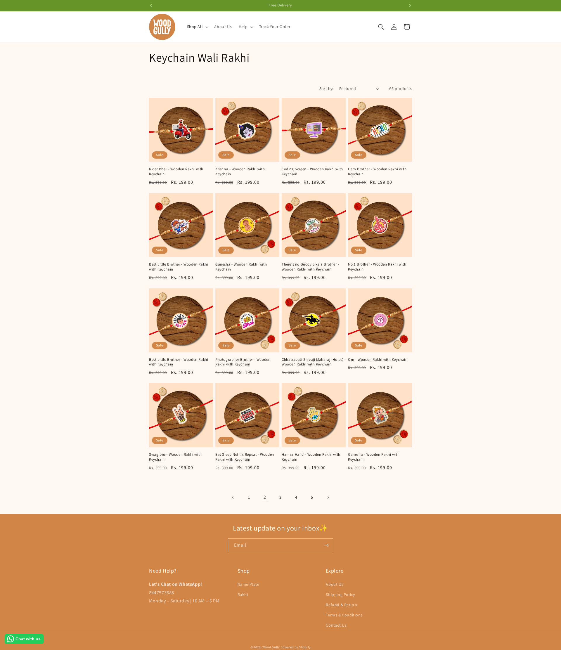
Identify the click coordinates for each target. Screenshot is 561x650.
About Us (334, 584)
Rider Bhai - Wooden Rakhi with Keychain (176, 171)
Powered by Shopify (295, 647)
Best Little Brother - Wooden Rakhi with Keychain (178, 267)
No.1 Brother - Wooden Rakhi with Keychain (377, 267)
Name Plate (248, 584)
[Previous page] (233, 497)
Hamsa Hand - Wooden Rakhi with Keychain (311, 457)
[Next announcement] (410, 5)
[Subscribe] (326, 545)
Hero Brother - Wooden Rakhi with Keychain (377, 171)
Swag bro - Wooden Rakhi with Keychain (175, 457)
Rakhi (243, 594)
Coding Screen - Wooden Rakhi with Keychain (312, 171)
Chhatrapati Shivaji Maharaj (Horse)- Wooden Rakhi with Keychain (313, 362)
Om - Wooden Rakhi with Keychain (378, 359)
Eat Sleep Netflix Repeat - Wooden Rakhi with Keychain (244, 457)
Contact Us (336, 625)
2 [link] (265, 497)
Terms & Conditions (344, 615)
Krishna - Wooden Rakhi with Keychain (240, 171)
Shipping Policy (340, 594)
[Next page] (327, 497)
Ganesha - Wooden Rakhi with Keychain (241, 267)
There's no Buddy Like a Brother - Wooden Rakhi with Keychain (310, 267)
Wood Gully (271, 647)
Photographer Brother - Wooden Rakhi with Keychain (242, 362)
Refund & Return (341, 604)
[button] (197, 26)
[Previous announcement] (151, 5)
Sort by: (326, 88)
